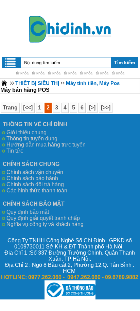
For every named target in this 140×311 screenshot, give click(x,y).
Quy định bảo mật (27, 212)
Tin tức (14, 151)
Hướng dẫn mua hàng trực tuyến (46, 145)
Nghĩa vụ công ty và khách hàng (45, 224)
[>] (92, 107)
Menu (11, 62)
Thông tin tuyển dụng (31, 138)
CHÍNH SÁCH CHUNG (31, 164)
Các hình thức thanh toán (36, 190)
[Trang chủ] (4, 83)
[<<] (28, 107)
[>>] (105, 107)
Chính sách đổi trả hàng (35, 184)
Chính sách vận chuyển (34, 172)
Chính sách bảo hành (32, 178)
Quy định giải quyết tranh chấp (43, 218)
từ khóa (22, 73)
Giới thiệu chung (26, 132)
